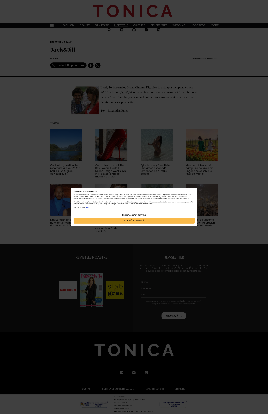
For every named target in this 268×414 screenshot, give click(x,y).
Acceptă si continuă (134, 221)
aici (87, 207)
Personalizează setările (134, 215)
